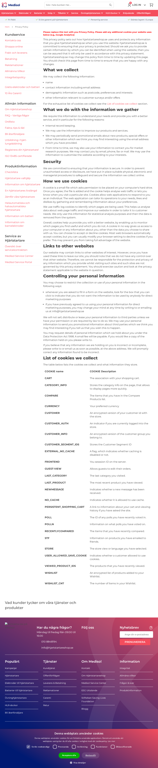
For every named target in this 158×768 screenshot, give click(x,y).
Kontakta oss (13, 40)
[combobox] (79, 5)
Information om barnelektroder (14, 224)
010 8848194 (49, 641)
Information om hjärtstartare (22, 184)
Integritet (125, 668)
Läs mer (111, 741)
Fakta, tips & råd (14, 127)
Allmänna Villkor (15, 71)
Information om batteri (19, 216)
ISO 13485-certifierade (18, 156)
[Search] (110, 5)
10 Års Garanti (13, 93)
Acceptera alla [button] (69, 755)
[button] (79, 762)
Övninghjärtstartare (16, 697)
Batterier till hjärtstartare (18, 690)
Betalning (11, 58)
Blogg (84, 708)
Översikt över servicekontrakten (16, 248)
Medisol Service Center (19, 256)
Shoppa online (14, 46)
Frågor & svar (127, 683)
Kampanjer (11, 668)
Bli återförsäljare (15, 134)
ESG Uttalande (89, 690)
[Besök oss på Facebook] (84, 634)
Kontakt (85, 668)
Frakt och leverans (16, 52)
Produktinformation (130, 690)
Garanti (47, 697)
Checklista (11, 172)
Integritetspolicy (15, 77)
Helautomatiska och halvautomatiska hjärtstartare (17, 207)
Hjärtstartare (12, 675)
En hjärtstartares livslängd (21, 190)
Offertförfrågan (51, 675)
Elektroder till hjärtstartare (19, 683)
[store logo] (11, 5)
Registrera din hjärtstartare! (22, 149)
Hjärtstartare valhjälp (18, 178)
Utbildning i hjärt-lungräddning (16, 142)
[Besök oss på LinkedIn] (93, 634)
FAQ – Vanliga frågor (17, 115)
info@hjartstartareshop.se (57, 647)
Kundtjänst (49, 668)
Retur (46, 705)
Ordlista (10, 121)
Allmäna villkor (128, 675)
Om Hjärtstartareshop (18, 109)
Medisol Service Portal (18, 262)
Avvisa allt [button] (90, 755)
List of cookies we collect (122, 103)
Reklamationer (14, 65)
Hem (7, 27)
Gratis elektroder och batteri (22, 87)
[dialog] (79, 748)
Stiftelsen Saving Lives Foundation (93, 699)
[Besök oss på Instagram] (102, 634)
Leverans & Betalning (54, 683)
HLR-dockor (11, 705)
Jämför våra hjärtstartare (20, 196)
